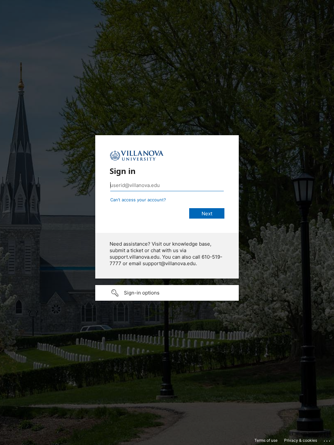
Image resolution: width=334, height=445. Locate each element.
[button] (167, 293)
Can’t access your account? (138, 199)
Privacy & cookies (300, 440)
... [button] (327, 439)
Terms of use (266, 440)
